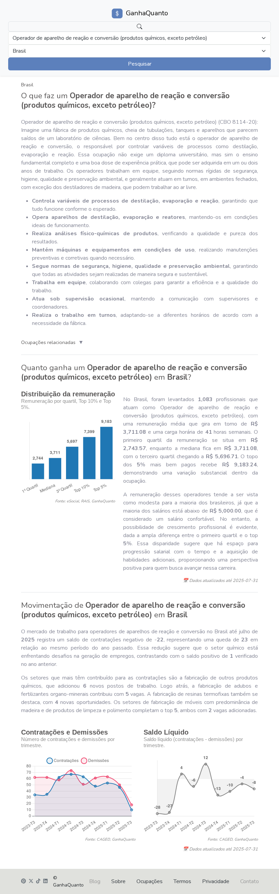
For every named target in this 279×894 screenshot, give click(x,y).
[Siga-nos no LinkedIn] (45, 881)
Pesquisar (139, 64)
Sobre (118, 881)
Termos (182, 881)
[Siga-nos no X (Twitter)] (31, 881)
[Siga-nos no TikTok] (38, 881)
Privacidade (215, 881)
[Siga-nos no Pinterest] (23, 881)
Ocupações (149, 881)
